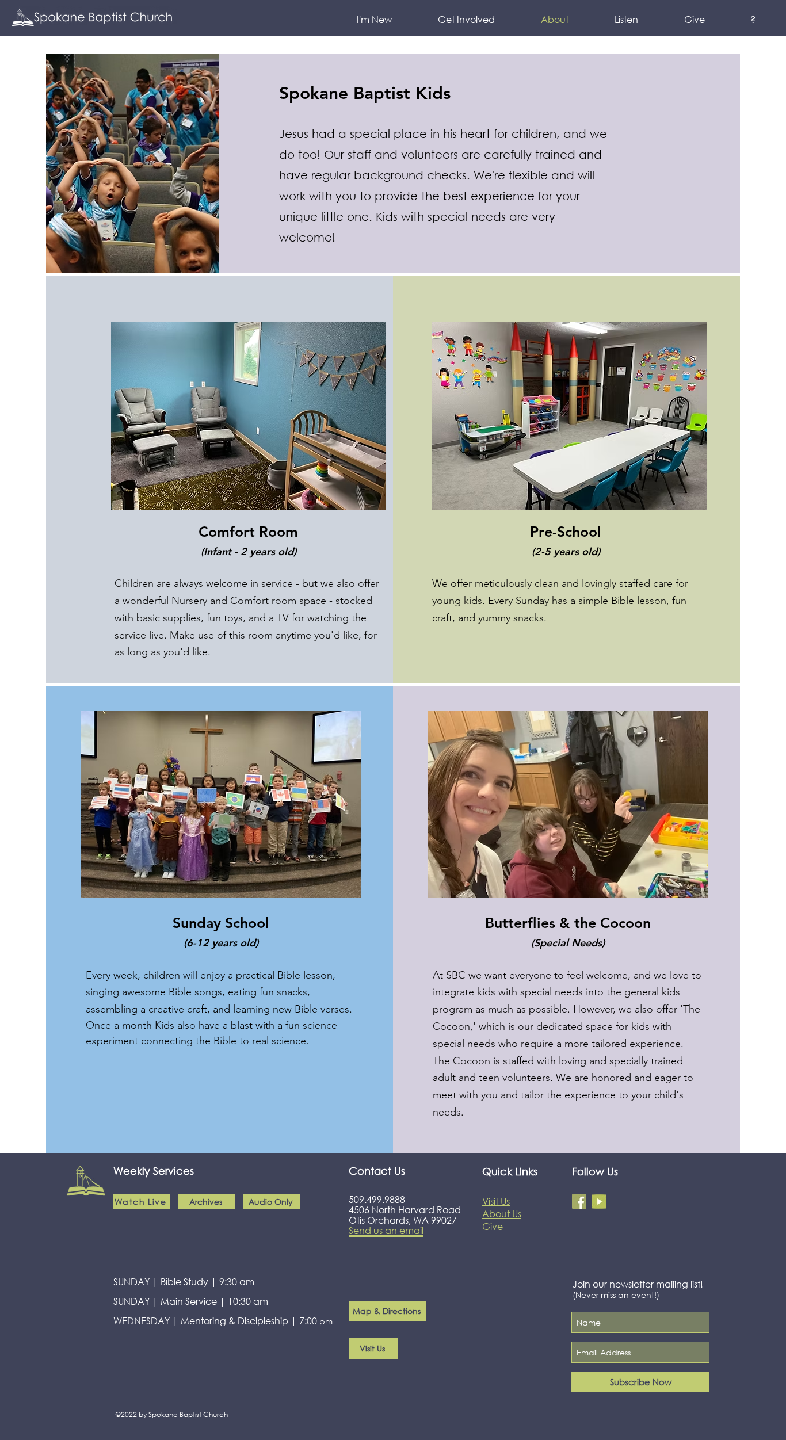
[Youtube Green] (599, 1201)
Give (492, 1226)
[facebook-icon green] (579, 1201)
